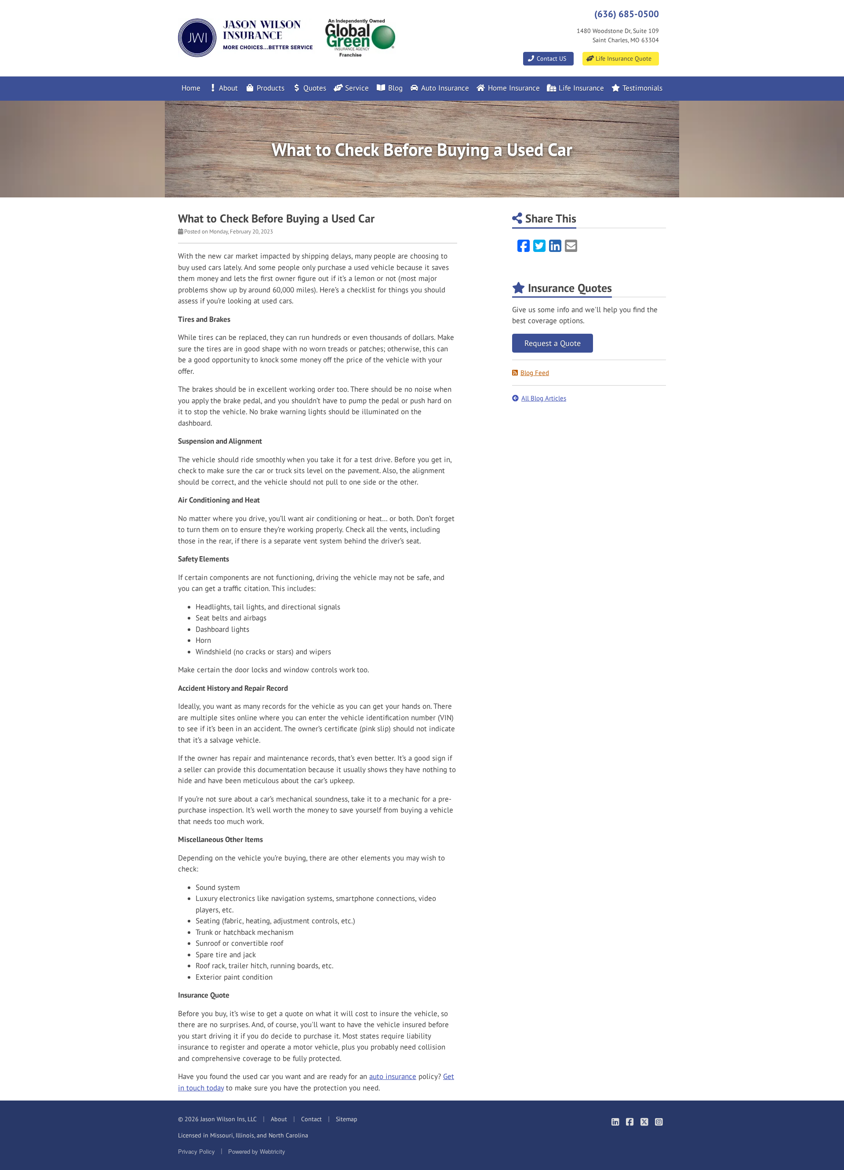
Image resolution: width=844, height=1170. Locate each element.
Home (191, 88)
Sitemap (346, 1119)
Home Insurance (513, 88)
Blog (394, 88)
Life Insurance (580, 88)
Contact (311, 1119)
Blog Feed (534, 372)
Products (269, 88)
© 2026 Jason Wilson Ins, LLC (217, 1119)
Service (356, 88)
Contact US (550, 58)
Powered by (256, 1151)
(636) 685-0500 (626, 13)
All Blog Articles (543, 398)
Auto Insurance (444, 88)
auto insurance (392, 1076)
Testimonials (641, 88)
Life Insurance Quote (622, 58)
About (227, 88)
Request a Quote (552, 343)
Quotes (313, 88)
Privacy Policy (196, 1151)
